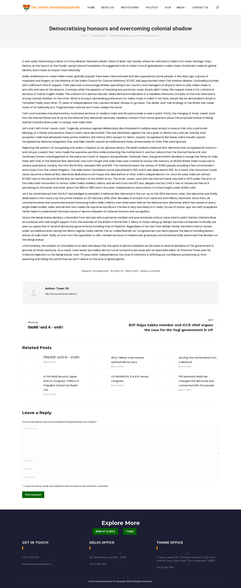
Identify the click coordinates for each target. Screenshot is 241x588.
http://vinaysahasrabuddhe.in (61, 294)
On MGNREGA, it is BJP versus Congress (130, 379)
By (117, 271)
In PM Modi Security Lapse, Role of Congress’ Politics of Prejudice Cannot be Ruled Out (61, 383)
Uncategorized (100, 270)
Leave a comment (150, 271)
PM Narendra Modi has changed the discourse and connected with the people (196, 381)
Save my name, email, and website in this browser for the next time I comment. (66, 486)
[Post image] (31, 362)
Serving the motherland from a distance (197, 360)
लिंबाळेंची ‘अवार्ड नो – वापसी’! (61, 358)
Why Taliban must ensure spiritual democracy (127, 360)
